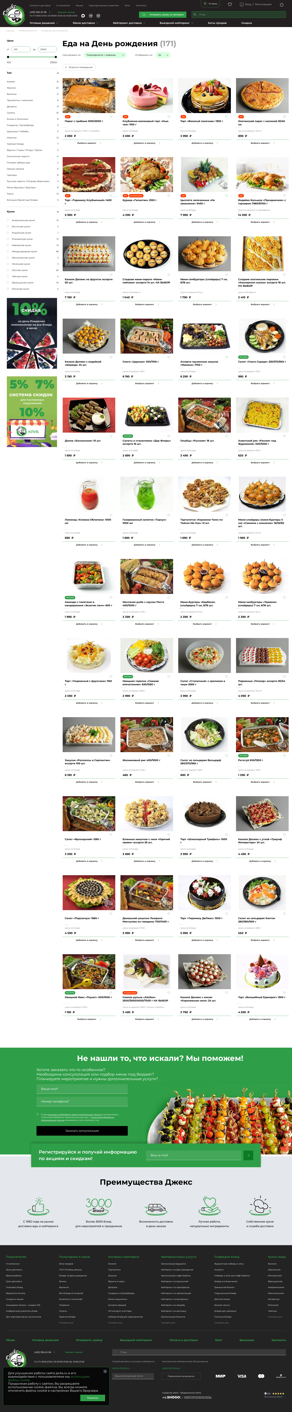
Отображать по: (144, 55)
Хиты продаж (217, 22)
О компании (63, 5)
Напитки (12, 137)
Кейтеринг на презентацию (176, 1293)
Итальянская (275, 1275)
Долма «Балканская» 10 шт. (83, 440)
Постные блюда (222, 1317)
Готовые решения (42, 22)
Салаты (11, 112)
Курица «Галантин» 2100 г (140, 200)
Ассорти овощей (117, 1305)
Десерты (12, 106)
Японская (273, 1305)
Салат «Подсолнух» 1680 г (82, 918)
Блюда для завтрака (225, 1311)
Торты (10, 193)
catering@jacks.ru (171, 1368)
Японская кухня (20, 288)
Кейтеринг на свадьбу (173, 1305)
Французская (275, 1281)
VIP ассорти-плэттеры (120, 1311)
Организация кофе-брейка (176, 1275)
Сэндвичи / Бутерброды (20, 125)
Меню (10, 1340)
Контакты (141, 5)
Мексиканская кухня (23, 257)
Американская (276, 1287)
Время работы (14, 1275)
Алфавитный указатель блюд (21, 1311)
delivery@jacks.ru (121, 1368)
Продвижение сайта (190, 1392)
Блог (127, 5)
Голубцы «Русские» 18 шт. (197, 440)
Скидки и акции (14, 1299)
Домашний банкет (224, 1287)
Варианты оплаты (15, 1293)
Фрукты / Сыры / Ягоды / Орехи (24, 150)
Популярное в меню (74, 1257)
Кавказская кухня (21, 245)
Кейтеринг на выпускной (174, 1281)
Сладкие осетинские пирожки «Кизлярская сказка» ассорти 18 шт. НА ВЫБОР (262, 282)
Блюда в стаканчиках (225, 1281)
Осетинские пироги (18, 156)
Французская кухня (22, 282)
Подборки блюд (226, 1257)
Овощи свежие (15, 168)
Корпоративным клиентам (104, 5)
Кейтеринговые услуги (178, 1257)
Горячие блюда (15, 144)
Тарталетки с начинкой (20, 100)
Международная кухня (24, 251)
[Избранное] (230, 4)
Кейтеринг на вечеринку (174, 1299)
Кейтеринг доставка (127, 22)
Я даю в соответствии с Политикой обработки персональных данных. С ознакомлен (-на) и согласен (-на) (80, 1117)
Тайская (272, 1311)
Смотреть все (66, 1322)
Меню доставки (84, 22)
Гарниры (12, 175)
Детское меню (222, 1299)
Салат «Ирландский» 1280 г (83, 839)
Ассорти (218, 1269)
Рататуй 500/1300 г (250, 760)
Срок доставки (14, 1281)
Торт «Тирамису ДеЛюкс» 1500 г (201, 918)
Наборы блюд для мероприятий (125, 1317)
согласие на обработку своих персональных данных (74, 1114)
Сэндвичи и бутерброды (121, 1293)
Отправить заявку (89, 1340)
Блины (62, 1281)
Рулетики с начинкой (70, 1299)
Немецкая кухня (21, 264)
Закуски (11, 87)
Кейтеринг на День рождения (177, 1269)
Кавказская (274, 1269)
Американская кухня (23, 220)
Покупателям (16, 1257)
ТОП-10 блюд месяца (70, 1269)
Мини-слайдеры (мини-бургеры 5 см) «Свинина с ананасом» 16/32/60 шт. (261, 523)
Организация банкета (173, 1317)
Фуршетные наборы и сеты (229, 1263)
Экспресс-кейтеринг (124, 1257)
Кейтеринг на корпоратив (175, 1287)
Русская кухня (19, 270)
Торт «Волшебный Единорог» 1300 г (261, 997)
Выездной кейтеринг (175, 22)
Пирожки (64, 1305)
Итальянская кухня (22, 239)
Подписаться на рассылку (181, 1376)
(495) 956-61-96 (38, 12)
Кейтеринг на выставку (173, 1311)
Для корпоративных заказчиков (23, 1317)
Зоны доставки (14, 1269)
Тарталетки (114, 1269)
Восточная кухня (21, 226)
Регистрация (263, 4)
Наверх (2, 353)
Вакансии (247, 1340)
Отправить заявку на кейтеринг (167, 14)
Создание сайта (170, 1392)
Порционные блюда (225, 1293)
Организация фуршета (173, 1263)
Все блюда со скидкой (71, 1293)
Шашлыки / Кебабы (18, 131)
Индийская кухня (21, 232)
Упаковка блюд (14, 1287)
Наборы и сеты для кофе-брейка (232, 1275)
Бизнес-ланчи (222, 1305)
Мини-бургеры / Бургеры (21, 187)
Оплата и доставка (40, 5)
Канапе (11, 81)
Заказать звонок (66, 12)
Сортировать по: (71, 55)
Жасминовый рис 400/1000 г (141, 760)
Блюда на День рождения (73, 1275)
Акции (79, 5)
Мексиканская (276, 1293)
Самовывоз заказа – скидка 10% (23, 1305)
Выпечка (11, 94)
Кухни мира (277, 1257)
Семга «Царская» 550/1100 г (141, 361)
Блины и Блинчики (17, 119)
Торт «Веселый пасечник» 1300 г (201, 121)
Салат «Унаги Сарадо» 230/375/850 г (262, 361)
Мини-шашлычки (117, 1299)
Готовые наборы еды (18, 162)
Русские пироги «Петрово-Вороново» (28, 181)
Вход (248, 4)
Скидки (246, 22)
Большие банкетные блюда (22, 200)
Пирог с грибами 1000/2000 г (84, 121)
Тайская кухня (19, 276)
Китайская (274, 1299)
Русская (272, 1263)
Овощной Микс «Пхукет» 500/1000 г (88, 997)
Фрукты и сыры (116, 1281)
